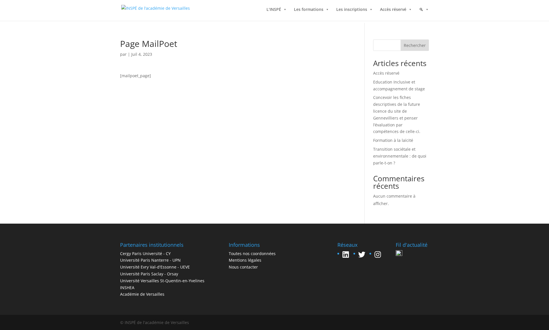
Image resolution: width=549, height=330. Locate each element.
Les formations (308, 10)
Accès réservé (393, 10)
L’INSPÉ (273, 10)
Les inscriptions (351, 10)
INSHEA (127, 287)
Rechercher (415, 45)
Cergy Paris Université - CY (145, 253)
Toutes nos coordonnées (252, 253)
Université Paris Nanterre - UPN (150, 260)
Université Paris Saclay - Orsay (149, 274)
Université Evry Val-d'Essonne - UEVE (155, 267)
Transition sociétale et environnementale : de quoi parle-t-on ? (399, 156)
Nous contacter (243, 267)
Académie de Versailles (142, 294)
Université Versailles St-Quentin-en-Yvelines (162, 280)
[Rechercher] (424, 15)
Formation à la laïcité (393, 140)
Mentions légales (245, 260)
